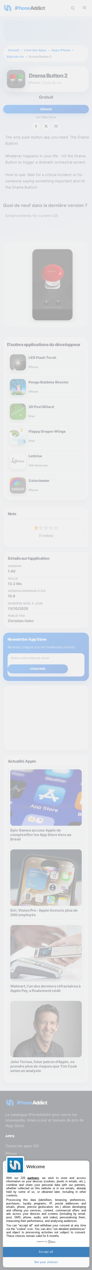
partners (33, 1178)
